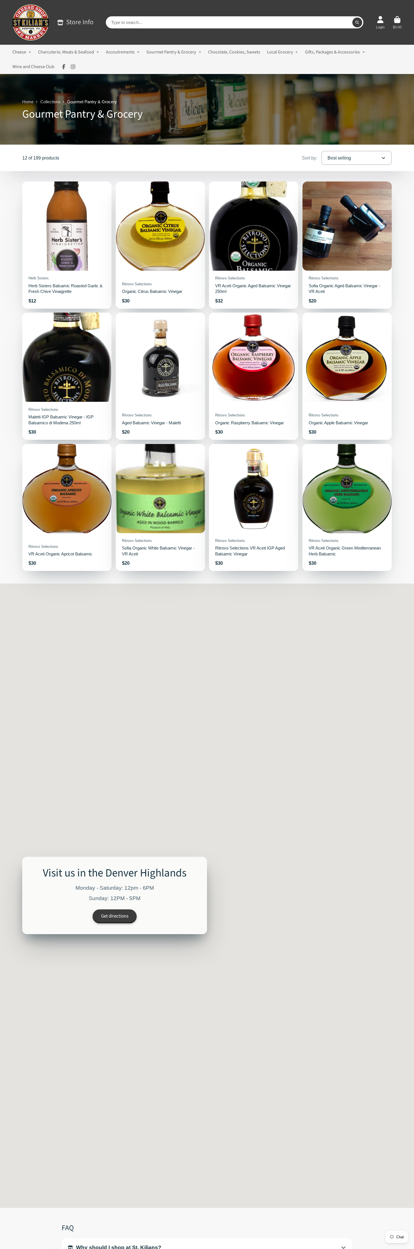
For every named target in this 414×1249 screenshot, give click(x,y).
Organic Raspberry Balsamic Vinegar (253, 376)
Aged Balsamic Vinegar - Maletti (160, 376)
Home (28, 102)
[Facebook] (63, 66)
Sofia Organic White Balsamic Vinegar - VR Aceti (160, 507)
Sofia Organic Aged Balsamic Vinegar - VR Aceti (347, 245)
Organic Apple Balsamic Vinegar (347, 376)
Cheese (19, 52)
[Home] (30, 22)
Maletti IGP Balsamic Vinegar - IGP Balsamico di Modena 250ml (67, 376)
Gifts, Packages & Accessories (332, 52)
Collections (50, 102)
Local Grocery (280, 52)
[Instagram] (72, 66)
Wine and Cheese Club (33, 66)
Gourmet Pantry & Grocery (171, 52)
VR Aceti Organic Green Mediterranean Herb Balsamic (347, 507)
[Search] (357, 22)
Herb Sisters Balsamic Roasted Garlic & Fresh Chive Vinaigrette (67, 245)
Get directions (114, 916)
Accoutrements (120, 52)
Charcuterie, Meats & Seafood (66, 52)
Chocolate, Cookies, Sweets (234, 52)
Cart (397, 22)
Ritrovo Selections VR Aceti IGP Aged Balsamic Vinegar (253, 507)
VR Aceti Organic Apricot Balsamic (67, 507)
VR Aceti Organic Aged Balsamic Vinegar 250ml (253, 245)
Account (380, 22)
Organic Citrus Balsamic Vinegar (160, 245)
